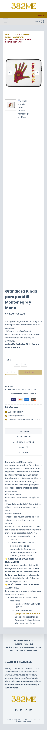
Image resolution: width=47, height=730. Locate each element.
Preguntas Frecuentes (23, 641)
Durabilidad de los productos (23, 651)
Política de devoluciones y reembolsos (23, 647)
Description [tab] (23, 431)
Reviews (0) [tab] (23, 447)
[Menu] (5, 21)
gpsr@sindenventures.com (27, 613)
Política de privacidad (24, 644)
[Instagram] (21, 710)
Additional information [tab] (23, 442)
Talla (8, 359)
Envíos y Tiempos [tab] (24, 437)
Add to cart (30, 372)
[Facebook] (16, 710)
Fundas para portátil (26, 390)
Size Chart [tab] (23, 453)
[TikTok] (26, 710)
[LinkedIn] (31, 710)
